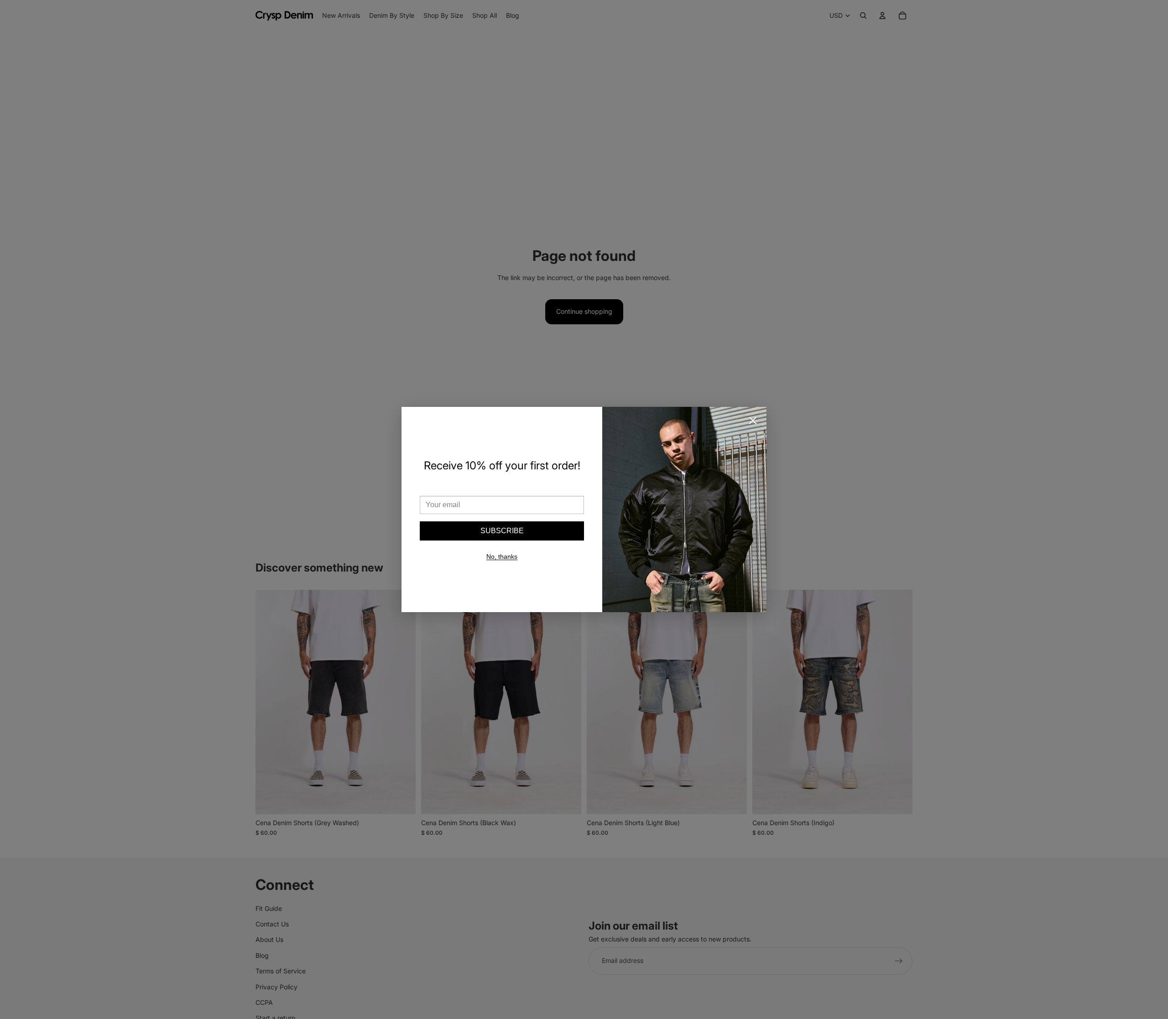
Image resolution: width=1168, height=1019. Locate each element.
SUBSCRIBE (502, 531)
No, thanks (501, 556)
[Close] (752, 420)
